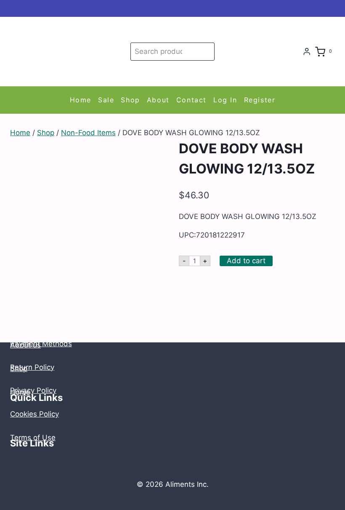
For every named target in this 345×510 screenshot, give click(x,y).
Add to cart (246, 260)
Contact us (28, 322)
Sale (106, 100)
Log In (225, 100)
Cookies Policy (34, 414)
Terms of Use (33, 437)
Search (207, 51)
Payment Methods (41, 343)
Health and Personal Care (273, 296)
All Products (224, 296)
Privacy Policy (33, 390)
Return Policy (32, 367)
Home (80, 100)
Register (260, 100)
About (158, 100)
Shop (130, 100)
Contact (191, 100)
